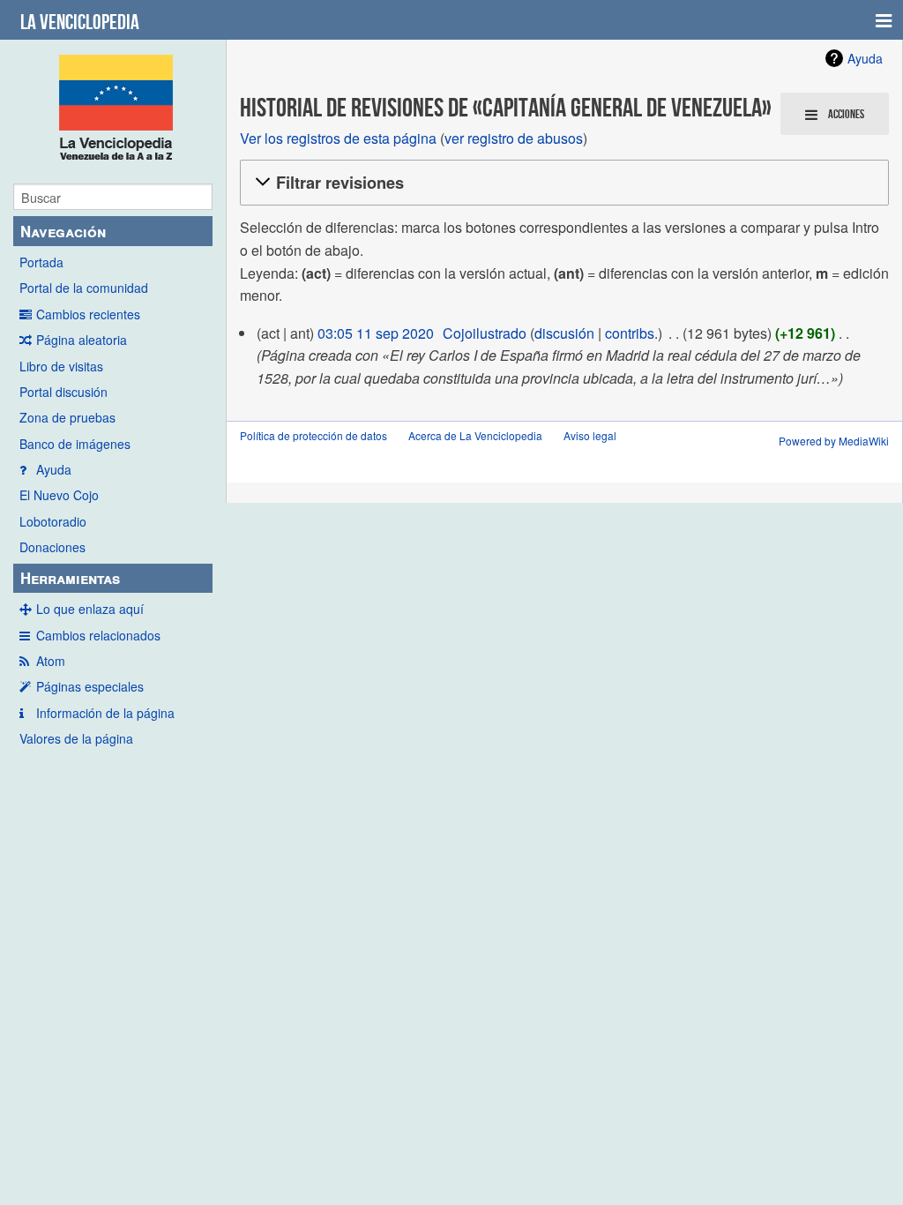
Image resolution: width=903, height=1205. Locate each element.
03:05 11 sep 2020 (375, 333)
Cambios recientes (88, 314)
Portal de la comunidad (83, 287)
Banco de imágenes (75, 444)
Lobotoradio (52, 521)
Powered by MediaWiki (834, 440)
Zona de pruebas (67, 417)
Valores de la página (76, 738)
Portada (41, 262)
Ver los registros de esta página (338, 138)
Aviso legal (589, 435)
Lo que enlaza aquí (90, 608)
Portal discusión (63, 391)
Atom (50, 661)
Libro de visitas (61, 366)
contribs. (631, 333)
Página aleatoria (81, 339)
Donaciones (52, 547)
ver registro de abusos (513, 138)
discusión (564, 333)
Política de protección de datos (313, 435)
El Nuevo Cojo (59, 495)
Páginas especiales (90, 686)
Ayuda (53, 469)
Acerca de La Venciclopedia (475, 435)
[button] (561, 183)
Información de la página (105, 713)
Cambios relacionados (98, 635)
